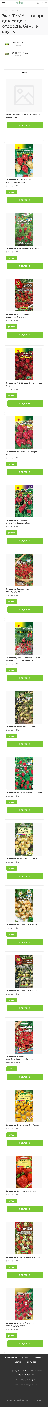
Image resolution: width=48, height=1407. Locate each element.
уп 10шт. (11, 192)
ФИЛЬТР (25, 72)
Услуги (25, 1358)
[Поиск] (42, 3)
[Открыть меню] (3, 3)
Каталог (39, 1358)
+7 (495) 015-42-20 (18, 1371)
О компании (11, 1358)
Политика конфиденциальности (26, 1385)
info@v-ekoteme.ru (26, 1375)
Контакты (31, 1362)
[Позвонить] (38, 3)
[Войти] (46, 3)
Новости (16, 1362)
